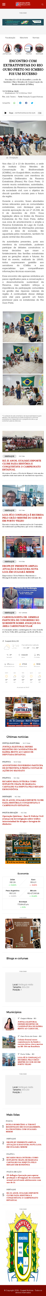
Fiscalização (10, 38)
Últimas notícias (17, 736)
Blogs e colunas (17, 958)
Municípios (13, 1012)
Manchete (24, 38)
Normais (36, 38)
